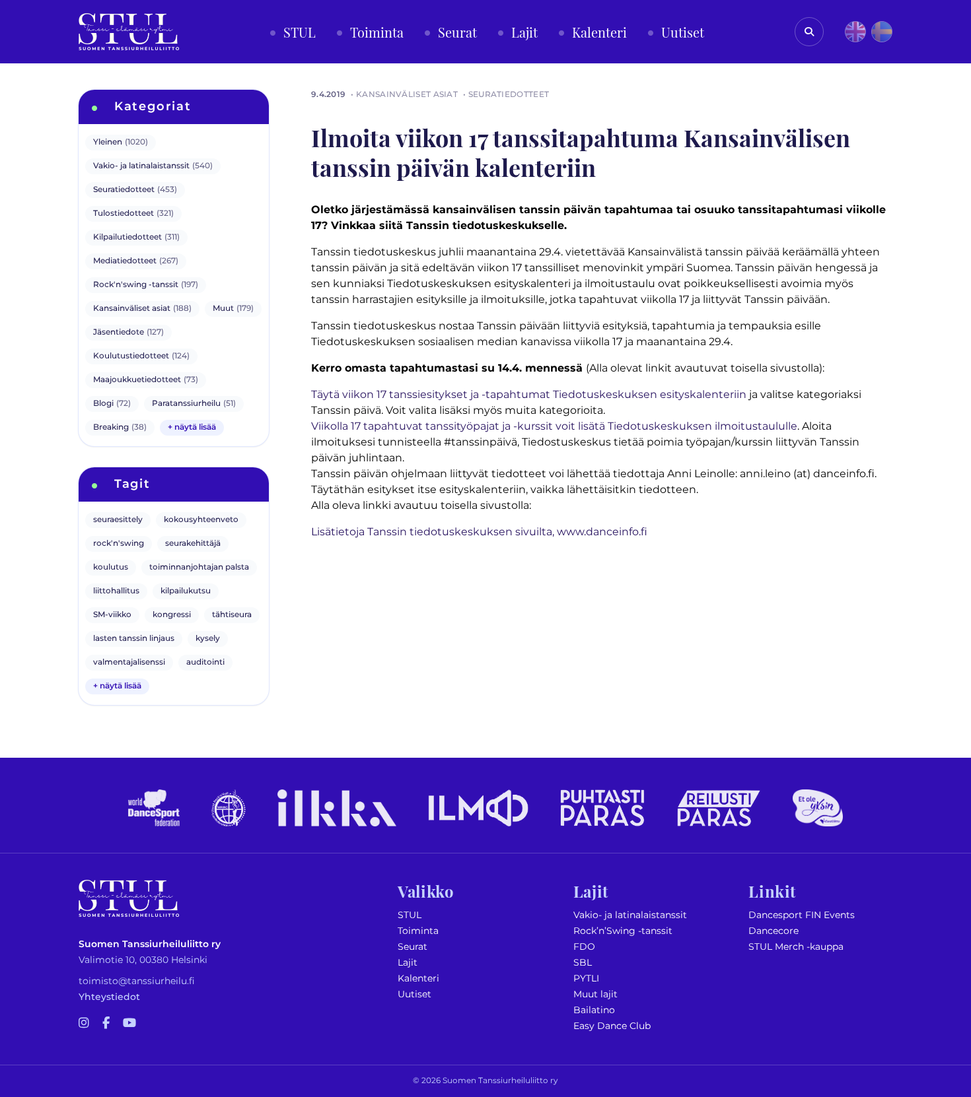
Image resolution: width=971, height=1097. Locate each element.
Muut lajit (595, 994)
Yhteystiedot (109, 997)
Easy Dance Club (612, 1026)
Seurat (412, 946)
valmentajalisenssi (129, 662)
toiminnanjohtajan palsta (199, 567)
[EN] (855, 31)
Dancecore (773, 931)
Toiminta (418, 931)
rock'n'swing (118, 543)
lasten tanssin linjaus (133, 638)
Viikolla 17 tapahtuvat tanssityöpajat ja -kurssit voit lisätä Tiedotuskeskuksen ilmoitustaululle (554, 426)
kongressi (172, 615)
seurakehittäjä (193, 543)
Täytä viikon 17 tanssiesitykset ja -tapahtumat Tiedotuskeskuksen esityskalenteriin (528, 394)
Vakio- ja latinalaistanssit (630, 915)
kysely (208, 638)
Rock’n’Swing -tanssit (622, 931)
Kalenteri (418, 978)
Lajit (407, 962)
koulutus (110, 567)
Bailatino (594, 1010)
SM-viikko (112, 615)
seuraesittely (118, 520)
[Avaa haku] (809, 31)
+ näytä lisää (192, 427)
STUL (409, 915)
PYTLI (586, 978)
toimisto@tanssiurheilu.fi (137, 981)
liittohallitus (116, 591)
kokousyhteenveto (201, 520)
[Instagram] (84, 1023)
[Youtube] (129, 1023)
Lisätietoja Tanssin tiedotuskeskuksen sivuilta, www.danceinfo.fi (479, 532)
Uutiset (414, 994)
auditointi (205, 662)
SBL (582, 962)
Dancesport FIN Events (801, 915)
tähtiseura (232, 615)
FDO (584, 946)
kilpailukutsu (186, 591)
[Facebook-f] (106, 1023)
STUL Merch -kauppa (796, 946)
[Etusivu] (129, 31)
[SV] (881, 31)
